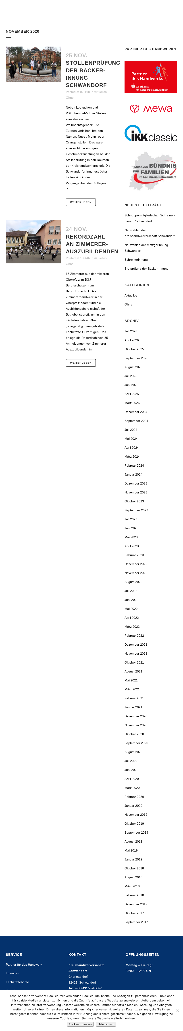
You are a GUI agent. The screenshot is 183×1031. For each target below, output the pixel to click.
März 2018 (132, 886)
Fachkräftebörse (17, 982)
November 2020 (136, 725)
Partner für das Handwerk (24, 964)
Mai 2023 (131, 537)
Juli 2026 (131, 331)
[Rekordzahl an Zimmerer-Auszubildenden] (33, 241)
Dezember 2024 (136, 412)
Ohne (70, 97)
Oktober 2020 (134, 734)
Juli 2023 (131, 519)
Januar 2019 (133, 859)
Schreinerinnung (136, 259)
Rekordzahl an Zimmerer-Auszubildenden (92, 244)
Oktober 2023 (134, 501)
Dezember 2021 (136, 644)
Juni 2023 (131, 528)
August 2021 (133, 671)
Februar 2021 (134, 698)
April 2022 (132, 617)
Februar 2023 (134, 555)
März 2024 (132, 456)
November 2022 (136, 573)
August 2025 (133, 367)
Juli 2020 (131, 761)
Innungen (12, 973)
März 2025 (132, 403)
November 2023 (136, 492)
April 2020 (132, 779)
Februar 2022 (134, 635)
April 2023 (132, 546)
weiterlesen (81, 202)
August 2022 (133, 582)
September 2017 (136, 922)
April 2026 (132, 340)
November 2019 (136, 814)
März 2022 (132, 626)
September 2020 (136, 743)
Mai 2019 (131, 850)
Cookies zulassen (80, 1024)
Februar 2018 (134, 895)
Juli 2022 (131, 591)
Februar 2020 (134, 796)
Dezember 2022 (136, 564)
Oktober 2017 (134, 913)
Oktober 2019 (134, 823)
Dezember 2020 (136, 716)
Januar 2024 (133, 474)
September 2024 (136, 421)
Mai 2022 (131, 608)
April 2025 (132, 394)
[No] (177, 1010)
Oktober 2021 (134, 662)
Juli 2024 (131, 429)
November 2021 (136, 653)
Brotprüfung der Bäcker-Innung (146, 268)
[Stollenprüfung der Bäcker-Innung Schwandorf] (33, 64)
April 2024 (132, 447)
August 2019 (133, 841)
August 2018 (133, 877)
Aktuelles (100, 92)
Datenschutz (106, 1024)
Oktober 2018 (134, 868)
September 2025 (136, 358)
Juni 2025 (131, 385)
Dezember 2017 (136, 904)
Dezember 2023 (136, 483)
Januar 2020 (133, 805)
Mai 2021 (131, 680)
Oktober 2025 (134, 349)
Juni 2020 (131, 770)
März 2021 (132, 689)
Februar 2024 (134, 465)
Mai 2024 (131, 438)
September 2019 (136, 832)
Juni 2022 (131, 600)
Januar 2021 (133, 707)
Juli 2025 (131, 376)
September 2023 (136, 510)
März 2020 (132, 788)
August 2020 (133, 752)
